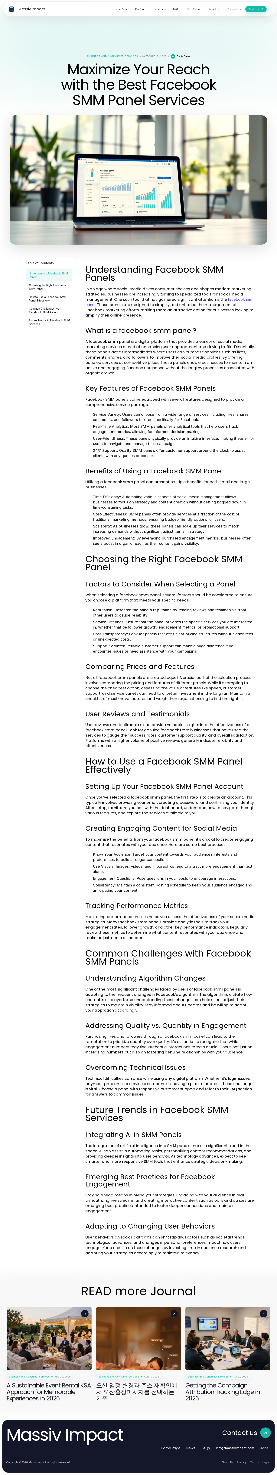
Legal (265, 1462)
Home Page (170, 1448)
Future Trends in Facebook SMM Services (49, 322)
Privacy (241, 1462)
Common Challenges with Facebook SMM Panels (44, 310)
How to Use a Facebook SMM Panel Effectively (47, 298)
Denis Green (184, 56)
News (190, 1448)
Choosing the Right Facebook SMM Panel (47, 286)
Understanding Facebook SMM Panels (48, 275)
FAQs (205, 1448)
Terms (254, 1462)
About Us (227, 1462)
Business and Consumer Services (112, 56)
